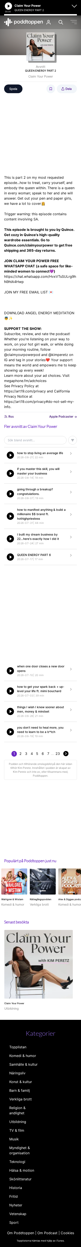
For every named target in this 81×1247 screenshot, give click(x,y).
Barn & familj (19, 1090)
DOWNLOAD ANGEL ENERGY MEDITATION (39, 313)
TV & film (16, 1130)
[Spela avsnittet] (10, 455)
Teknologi (17, 1161)
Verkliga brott (20, 1099)
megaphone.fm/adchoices (25, 381)
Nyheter (15, 1205)
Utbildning (17, 1122)
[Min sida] (48, 22)
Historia (15, 1188)
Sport (14, 1222)
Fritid (13, 1196)
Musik (14, 1139)
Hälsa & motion (21, 1170)
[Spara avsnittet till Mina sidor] (50, 88)
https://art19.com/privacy (25, 391)
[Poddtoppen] (23, 22)
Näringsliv (17, 1073)
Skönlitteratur (20, 1179)
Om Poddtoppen (20, 1233)
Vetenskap (17, 1214)
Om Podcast (47, 1233)
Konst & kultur (20, 1082)
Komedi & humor (22, 1056)
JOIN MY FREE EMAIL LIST (26, 292)
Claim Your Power (40, 76)
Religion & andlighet (17, 1110)
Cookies (67, 1233)
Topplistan (17, 1047)
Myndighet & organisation (19, 1150)
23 (58, 753)
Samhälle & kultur (23, 1064)
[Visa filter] (72, 440)
